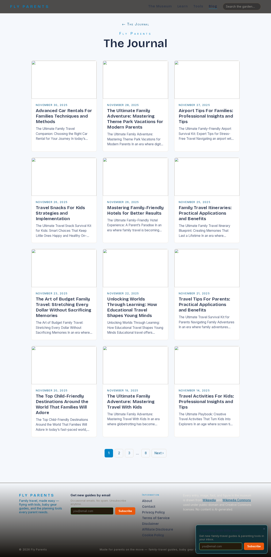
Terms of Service (156, 518)
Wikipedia (209, 500)
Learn (182, 6)
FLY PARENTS (30, 6)
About (147, 501)
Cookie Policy (153, 535)
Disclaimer (150, 524)
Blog (213, 6)
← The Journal (135, 24)
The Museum (160, 6)
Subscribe (125, 511)
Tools (198, 6)
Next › (159, 453)
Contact (148, 507)
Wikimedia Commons (237, 500)
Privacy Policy (153, 512)
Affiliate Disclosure (157, 529)
